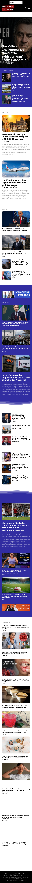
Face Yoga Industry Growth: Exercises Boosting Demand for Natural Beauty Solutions (15, 758)
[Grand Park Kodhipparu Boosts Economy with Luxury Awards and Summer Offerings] (16, 804)
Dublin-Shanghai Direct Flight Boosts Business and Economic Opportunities (14, 184)
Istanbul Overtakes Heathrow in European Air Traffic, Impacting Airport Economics (15, 348)
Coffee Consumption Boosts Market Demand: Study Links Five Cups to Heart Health (15, 680)
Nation (3, 156)
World (3, 256)
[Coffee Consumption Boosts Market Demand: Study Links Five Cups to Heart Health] (16, 694)
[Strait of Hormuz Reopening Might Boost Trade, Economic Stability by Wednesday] (6, 275)
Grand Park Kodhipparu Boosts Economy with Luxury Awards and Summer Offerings (16, 790)
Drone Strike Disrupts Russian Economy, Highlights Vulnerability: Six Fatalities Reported (20, 262)
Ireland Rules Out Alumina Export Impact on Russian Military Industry (21, 427)
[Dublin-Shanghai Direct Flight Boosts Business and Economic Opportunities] (16, 169)
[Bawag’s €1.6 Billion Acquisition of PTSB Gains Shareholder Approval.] (16, 363)
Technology (15, 459)
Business (4, 326)
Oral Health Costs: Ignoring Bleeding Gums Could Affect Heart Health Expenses (14, 653)
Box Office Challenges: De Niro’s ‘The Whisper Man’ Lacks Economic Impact (14, 54)
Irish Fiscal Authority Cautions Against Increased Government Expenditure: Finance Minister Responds (20, 98)
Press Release (5, 793)
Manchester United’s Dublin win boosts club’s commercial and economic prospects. (15, 526)
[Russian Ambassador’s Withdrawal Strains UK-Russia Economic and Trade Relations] (16, 242)
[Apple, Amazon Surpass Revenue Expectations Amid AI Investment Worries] (6, 479)
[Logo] (8, 8)
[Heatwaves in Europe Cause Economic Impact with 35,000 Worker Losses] (16, 123)
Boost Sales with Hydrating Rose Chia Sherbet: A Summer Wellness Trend (15, 706)
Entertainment (7, 42)
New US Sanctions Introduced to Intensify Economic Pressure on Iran (14, 229)
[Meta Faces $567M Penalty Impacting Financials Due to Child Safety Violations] (6, 468)
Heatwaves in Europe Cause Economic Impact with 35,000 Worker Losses (15, 138)
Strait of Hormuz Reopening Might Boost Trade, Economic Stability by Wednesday (21, 274)
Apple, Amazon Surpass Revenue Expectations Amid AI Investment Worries (20, 478)
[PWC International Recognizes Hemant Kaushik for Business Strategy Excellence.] (16, 831)
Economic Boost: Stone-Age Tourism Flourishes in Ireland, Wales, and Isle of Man (21, 87)
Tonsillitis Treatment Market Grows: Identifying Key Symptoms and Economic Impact (16, 627)
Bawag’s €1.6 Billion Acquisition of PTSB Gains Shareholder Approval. (16, 377)
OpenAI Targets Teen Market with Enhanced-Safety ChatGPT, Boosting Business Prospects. (21, 455)
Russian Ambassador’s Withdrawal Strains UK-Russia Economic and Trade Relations (15, 253)
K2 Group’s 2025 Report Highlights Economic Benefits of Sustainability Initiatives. (14, 844)
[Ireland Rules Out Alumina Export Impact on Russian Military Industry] (6, 429)
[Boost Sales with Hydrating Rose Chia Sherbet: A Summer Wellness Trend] (16, 719)
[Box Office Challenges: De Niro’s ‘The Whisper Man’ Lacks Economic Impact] (6, 77)
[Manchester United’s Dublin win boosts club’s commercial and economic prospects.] (16, 511)
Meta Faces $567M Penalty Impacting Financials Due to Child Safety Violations (20, 467)
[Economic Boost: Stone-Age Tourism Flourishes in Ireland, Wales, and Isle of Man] (6, 88)
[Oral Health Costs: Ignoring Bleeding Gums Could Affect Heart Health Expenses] (16, 667)
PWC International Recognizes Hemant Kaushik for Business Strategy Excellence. (15, 817)
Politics (14, 421)
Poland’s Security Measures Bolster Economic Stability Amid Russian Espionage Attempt (20, 417)
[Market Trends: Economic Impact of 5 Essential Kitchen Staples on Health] (16, 745)
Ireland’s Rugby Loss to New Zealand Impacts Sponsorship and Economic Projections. (14, 596)
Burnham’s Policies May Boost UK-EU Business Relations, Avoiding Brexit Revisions (21, 439)
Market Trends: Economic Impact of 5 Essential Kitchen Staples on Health (15, 731)
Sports (4, 548)
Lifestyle (4, 630)
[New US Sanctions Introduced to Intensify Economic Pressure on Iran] (16, 219)
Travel (14, 90)
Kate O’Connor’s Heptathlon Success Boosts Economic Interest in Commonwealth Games (14, 571)
